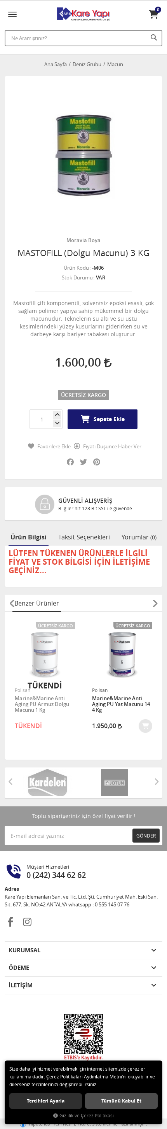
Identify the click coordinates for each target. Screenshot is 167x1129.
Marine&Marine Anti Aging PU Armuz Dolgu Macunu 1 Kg (42, 704)
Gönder (146, 835)
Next (155, 603)
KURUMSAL (24, 950)
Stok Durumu (77, 277)
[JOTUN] (117, 782)
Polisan (22, 690)
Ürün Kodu (76, 267)
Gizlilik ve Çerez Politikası (86, 1115)
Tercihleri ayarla (45, 1100)
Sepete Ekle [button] (109, 419)
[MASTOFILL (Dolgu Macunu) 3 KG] (83, 155)
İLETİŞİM (21, 985)
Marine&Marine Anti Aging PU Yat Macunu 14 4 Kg (121, 704)
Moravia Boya (83, 240)
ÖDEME (19, 968)
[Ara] (154, 37)
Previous (12, 603)
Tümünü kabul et (121, 1100)
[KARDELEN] (50, 782)
